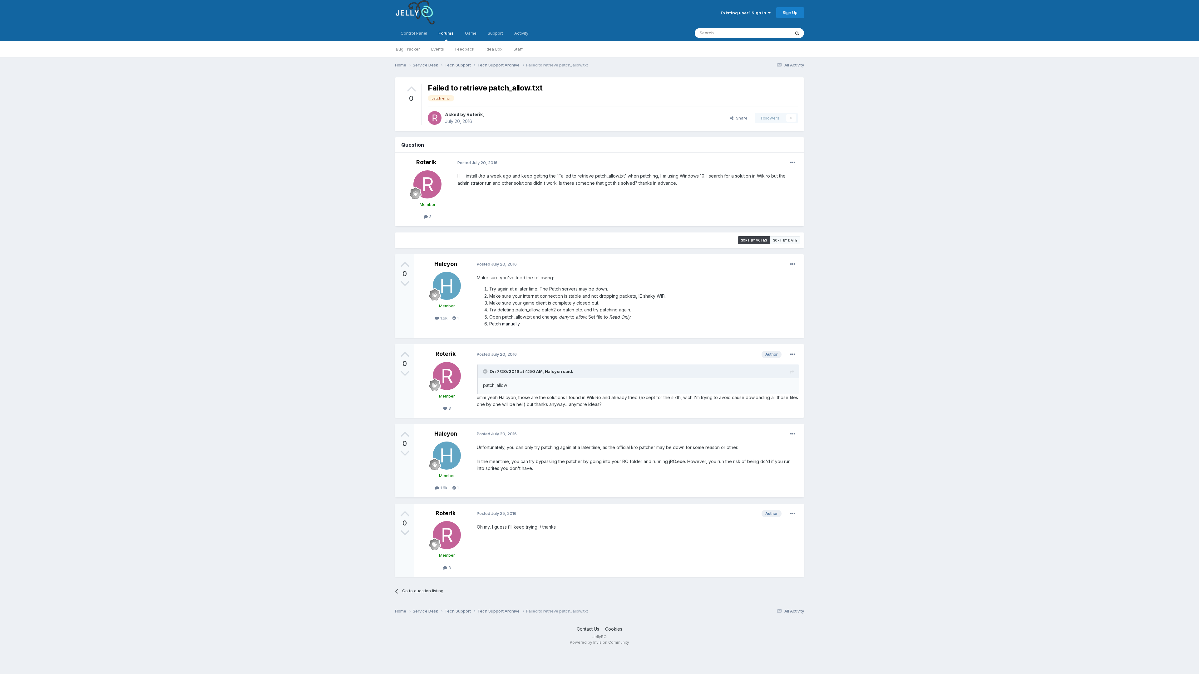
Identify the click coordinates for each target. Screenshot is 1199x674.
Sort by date (785, 240)
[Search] (797, 33)
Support (495, 33)
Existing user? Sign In (744, 12)
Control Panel (414, 33)
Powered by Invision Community (599, 642)
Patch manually (504, 323)
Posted (477, 162)
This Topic (772, 33)
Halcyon (445, 264)
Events (437, 48)
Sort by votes (754, 240)
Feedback (464, 48)
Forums (446, 33)
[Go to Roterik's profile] (435, 118)
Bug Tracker (408, 48)
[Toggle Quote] (486, 371)
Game (470, 33)
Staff (518, 48)
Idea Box (494, 48)
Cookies (613, 629)
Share (740, 117)
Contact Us (588, 629)
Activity (521, 33)
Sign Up (790, 12)
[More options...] (793, 162)
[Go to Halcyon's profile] (447, 286)
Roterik (474, 114)
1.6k (443, 317)
